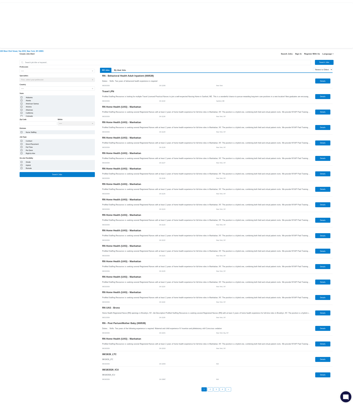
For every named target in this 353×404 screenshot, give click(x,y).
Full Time (29, 147)
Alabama (29, 98)
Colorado (29, 116)
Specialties (24, 76)
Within (60, 119)
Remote (29, 168)
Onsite (28, 162)
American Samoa (32, 104)
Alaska (28, 101)
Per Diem (29, 150)
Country (23, 85)
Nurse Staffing (31, 132)
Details (323, 81)
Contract (29, 141)
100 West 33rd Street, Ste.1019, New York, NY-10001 (22, 51)
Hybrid (28, 165)
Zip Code (23, 119)
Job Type (23, 137)
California (29, 113)
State (22, 93)
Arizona (29, 107)
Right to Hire (30, 153)
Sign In (298, 54)
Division (23, 128)
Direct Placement (32, 144)
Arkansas (29, 110)
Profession (24, 67)
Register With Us (312, 54)
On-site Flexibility (26, 158)
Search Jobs (287, 54)
